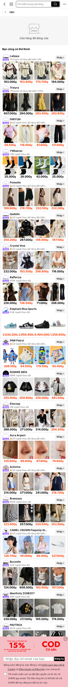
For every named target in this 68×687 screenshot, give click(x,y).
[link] (5, 12)
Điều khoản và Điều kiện (32, 669)
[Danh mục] (11, 4)
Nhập (59, 57)
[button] (4, 4)
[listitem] (34, 69)
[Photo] (6, 58)
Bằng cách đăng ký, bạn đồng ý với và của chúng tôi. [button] (34, 667)
